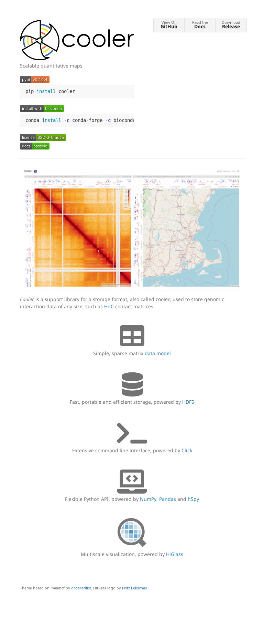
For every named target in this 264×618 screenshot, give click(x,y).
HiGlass (174, 554)
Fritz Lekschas (134, 587)
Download (231, 25)
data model (158, 353)
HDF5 (188, 402)
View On (169, 25)
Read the (200, 25)
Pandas (167, 499)
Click (187, 450)
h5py (193, 499)
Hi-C (109, 306)
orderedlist (81, 587)
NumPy (148, 499)
